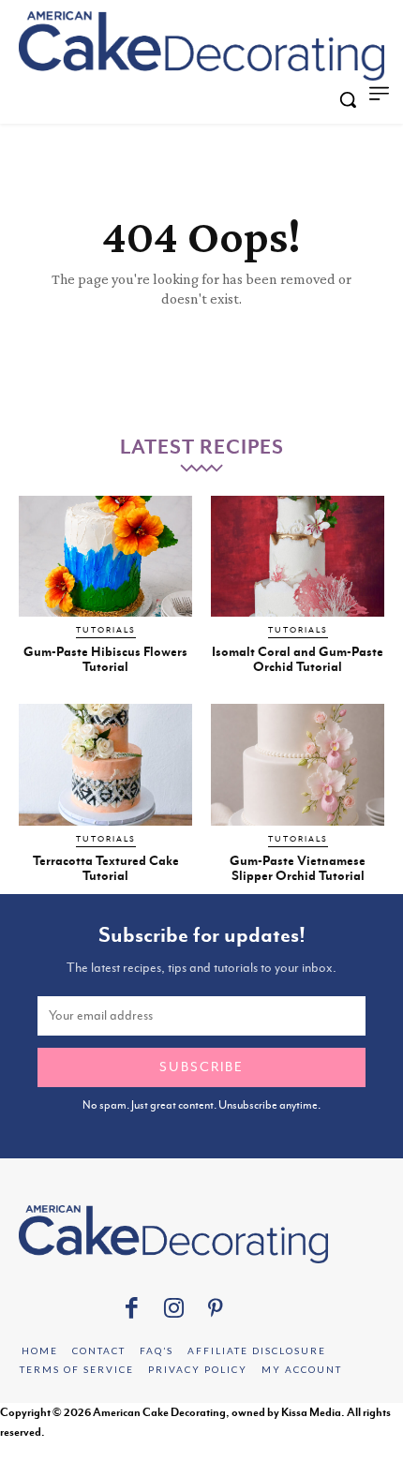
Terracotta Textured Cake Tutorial (106, 868)
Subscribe (201, 1066)
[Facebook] (132, 1311)
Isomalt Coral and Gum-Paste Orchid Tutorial (297, 659)
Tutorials (106, 629)
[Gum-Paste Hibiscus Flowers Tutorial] (105, 557)
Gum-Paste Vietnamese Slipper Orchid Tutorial (298, 868)
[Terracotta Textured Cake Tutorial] (105, 765)
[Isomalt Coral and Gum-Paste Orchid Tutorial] (297, 557)
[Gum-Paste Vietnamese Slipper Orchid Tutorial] (297, 765)
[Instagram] (174, 1311)
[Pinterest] (216, 1311)
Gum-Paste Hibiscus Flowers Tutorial (105, 659)
